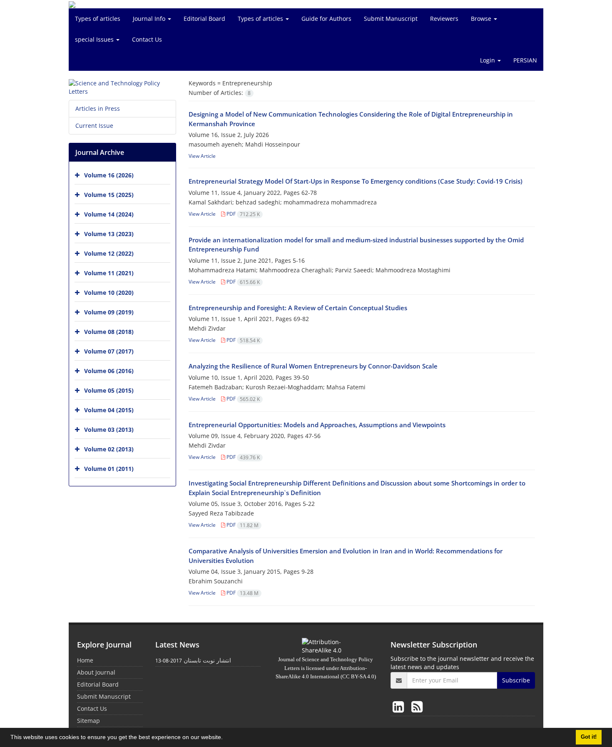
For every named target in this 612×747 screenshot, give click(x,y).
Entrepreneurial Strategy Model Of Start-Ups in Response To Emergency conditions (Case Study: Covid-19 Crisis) (355, 181)
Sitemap (88, 721)
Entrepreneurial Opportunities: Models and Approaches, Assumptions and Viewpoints (317, 425)
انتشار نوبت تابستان (207, 660)
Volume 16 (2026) (109, 175)
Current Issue (94, 125)
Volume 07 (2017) (109, 351)
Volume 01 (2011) (109, 469)
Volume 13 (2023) (109, 234)
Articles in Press (97, 108)
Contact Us (147, 39)
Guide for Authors (326, 18)
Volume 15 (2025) (109, 195)
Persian (525, 60)
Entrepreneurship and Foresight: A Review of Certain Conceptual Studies (298, 308)
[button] (225, 738)
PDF (242, 213)
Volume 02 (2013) (109, 449)
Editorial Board (204, 18)
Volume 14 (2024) (109, 214)
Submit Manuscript (391, 18)
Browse (482, 18)
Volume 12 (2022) (109, 253)
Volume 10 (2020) (109, 292)
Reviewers (444, 18)
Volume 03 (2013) (109, 429)
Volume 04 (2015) (109, 410)
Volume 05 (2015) (109, 390)
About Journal (96, 672)
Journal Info (150, 18)
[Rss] (417, 706)
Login (488, 60)
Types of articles (97, 18)
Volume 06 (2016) (109, 371)
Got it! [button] (589, 737)
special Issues (95, 39)
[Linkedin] (400, 706)
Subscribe (516, 680)
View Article (202, 155)
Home (85, 660)
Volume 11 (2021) (109, 273)
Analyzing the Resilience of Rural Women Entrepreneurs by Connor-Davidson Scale (313, 366)
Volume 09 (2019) (109, 312)
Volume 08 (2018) (109, 332)
